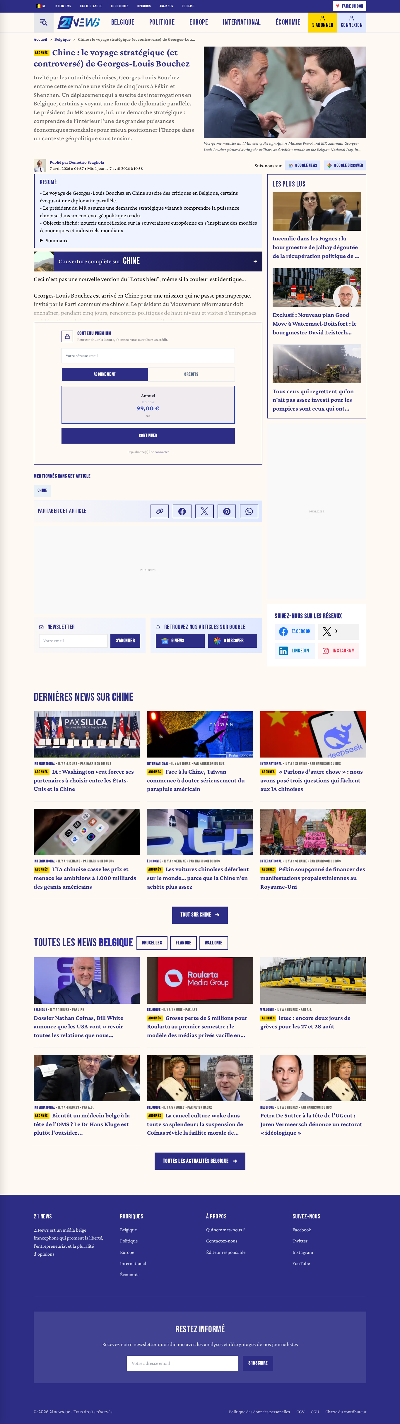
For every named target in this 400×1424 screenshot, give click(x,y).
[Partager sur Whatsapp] (249, 511)
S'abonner (125, 641)
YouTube (301, 1263)
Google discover (348, 165)
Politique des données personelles (259, 1411)
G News (177, 641)
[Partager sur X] (204, 511)
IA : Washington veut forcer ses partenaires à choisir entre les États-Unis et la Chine (84, 780)
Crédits (191, 374)
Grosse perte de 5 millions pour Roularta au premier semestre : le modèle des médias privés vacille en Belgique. (197, 1027)
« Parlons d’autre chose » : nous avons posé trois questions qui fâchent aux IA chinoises (311, 780)
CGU (315, 1411)
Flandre (184, 943)
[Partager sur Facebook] (182, 511)
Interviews (63, 6)
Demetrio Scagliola (86, 162)
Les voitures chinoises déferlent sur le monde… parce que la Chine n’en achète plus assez (198, 878)
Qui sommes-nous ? (225, 1229)
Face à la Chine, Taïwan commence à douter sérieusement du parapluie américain (196, 780)
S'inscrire (258, 1363)
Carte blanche (91, 6)
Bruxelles (152, 943)
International (242, 22)
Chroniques (120, 6)
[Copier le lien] (160, 511)
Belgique (122, 22)
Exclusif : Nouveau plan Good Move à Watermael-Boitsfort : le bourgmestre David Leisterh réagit (315, 324)
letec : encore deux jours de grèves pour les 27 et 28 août (305, 1022)
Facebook (302, 1229)
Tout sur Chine (195, 915)
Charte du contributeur (345, 1411)
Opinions (144, 6)
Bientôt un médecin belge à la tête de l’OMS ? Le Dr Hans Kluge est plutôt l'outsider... (82, 1124)
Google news (306, 165)
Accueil (40, 39)
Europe (198, 22)
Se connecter (160, 452)
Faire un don (349, 6)
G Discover (234, 641)
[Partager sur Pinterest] (227, 511)
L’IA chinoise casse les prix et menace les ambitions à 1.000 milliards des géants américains (85, 878)
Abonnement (105, 374)
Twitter (300, 1241)
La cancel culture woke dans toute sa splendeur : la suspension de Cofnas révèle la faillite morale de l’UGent (195, 1124)
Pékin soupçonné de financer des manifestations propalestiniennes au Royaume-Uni (312, 878)
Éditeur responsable (225, 1252)
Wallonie (214, 943)
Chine (42, 490)
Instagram (303, 1252)
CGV (300, 1411)
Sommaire (57, 240)
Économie (288, 22)
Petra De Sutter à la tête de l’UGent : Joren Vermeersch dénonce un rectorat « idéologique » (311, 1124)
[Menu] (44, 23)
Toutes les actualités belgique (196, 1161)
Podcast (188, 6)
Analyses (166, 6)
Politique (162, 22)
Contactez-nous (221, 1241)
